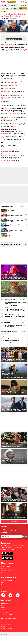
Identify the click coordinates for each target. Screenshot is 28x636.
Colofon (3, 607)
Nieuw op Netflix (5, 566)
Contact (3, 605)
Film (11, 8)
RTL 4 (23, 51)
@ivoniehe (17, 159)
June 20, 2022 (14, 85)
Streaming (15, 8)
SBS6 (23, 104)
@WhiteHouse (6, 151)
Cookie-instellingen (6, 628)
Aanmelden (24, 536)
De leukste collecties (6, 573)
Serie (7, 8)
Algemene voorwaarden (7, 622)
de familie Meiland (12, 113)
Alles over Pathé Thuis (7, 570)
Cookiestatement (5, 626)
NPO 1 (23, 46)
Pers (2, 585)
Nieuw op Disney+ (6, 568)
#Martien (16, 123)
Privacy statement (6, 624)
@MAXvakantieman (12, 82)
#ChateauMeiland (9, 119)
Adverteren (4, 610)
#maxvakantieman (5, 91)
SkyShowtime (5, 603)
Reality (3, 8)
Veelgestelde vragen (6, 580)
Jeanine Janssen (10, 44)
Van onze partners (6, 612)
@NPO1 (6, 145)
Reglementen (4, 582)
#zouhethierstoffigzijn (6, 84)
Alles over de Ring (6, 587)
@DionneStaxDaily (5, 160)
